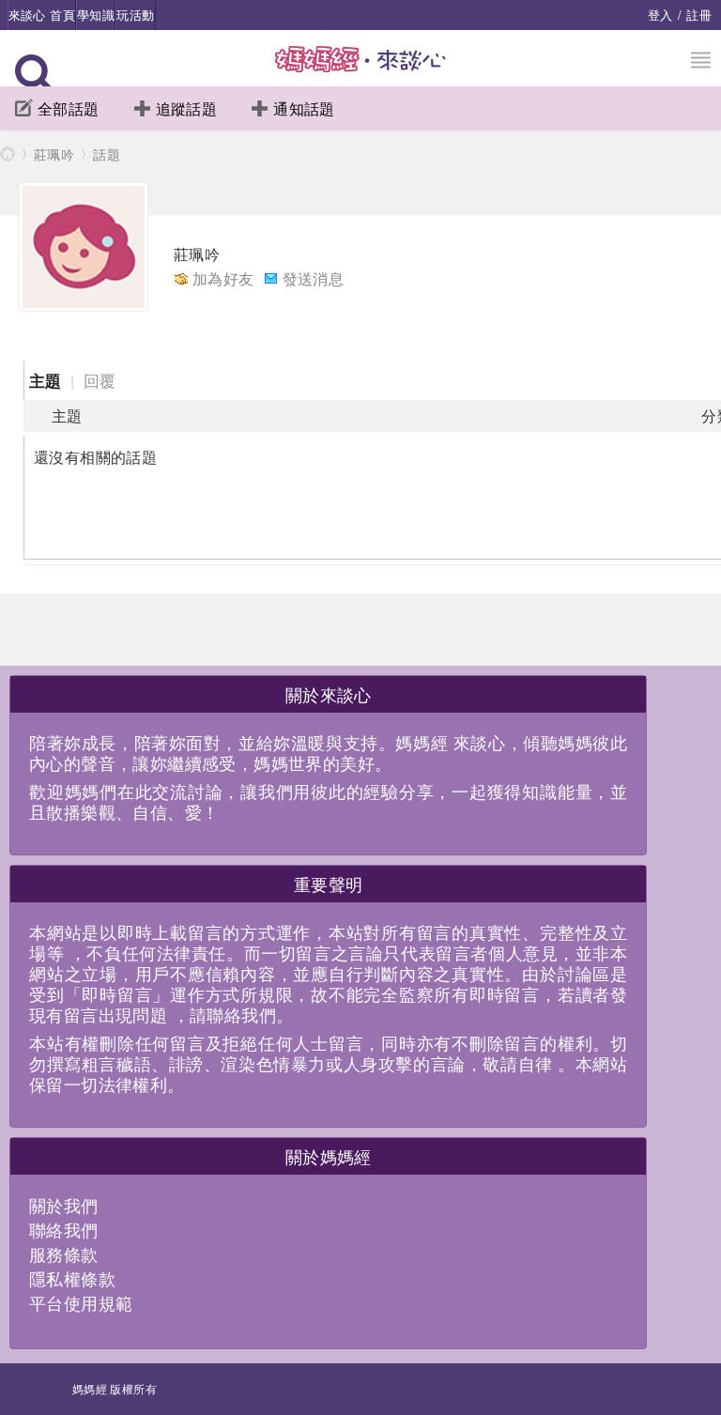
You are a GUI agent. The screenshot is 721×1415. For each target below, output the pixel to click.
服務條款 (64, 1253)
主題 (45, 380)
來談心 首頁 (41, 14)
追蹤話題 (187, 108)
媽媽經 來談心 (7, 153)
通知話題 (304, 108)
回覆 (100, 380)
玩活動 (135, 14)
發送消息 (314, 278)
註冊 (699, 14)
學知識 (96, 14)
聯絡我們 (64, 1229)
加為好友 (223, 278)
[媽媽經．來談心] (361, 69)
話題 (106, 154)
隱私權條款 (72, 1278)
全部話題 (69, 108)
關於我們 (64, 1204)
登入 (660, 14)
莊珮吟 (54, 154)
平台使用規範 (80, 1302)
